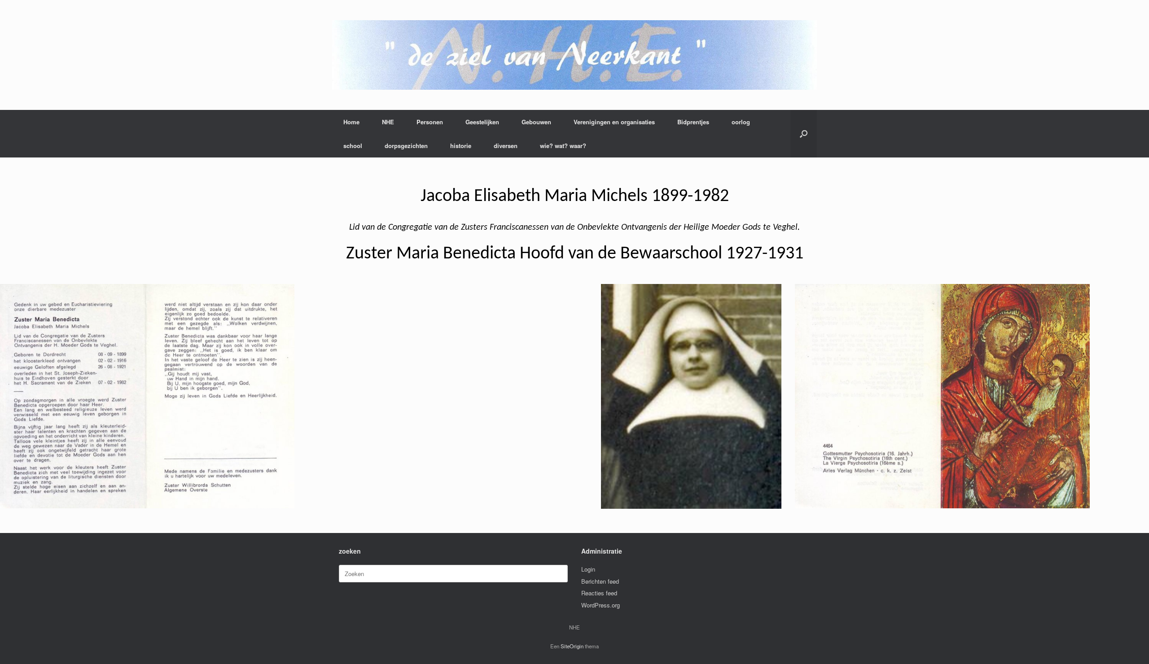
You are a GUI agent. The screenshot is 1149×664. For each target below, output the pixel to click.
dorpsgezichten (406, 145)
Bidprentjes (693, 122)
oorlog (741, 122)
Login (588, 569)
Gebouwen (536, 122)
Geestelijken (482, 122)
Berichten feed (600, 581)
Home (351, 122)
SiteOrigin (572, 646)
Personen (430, 122)
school (352, 145)
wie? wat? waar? (563, 145)
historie (460, 145)
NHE (388, 122)
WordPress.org (600, 605)
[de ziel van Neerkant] (574, 55)
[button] (803, 133)
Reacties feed (599, 593)
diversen (505, 145)
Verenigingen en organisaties (614, 122)
